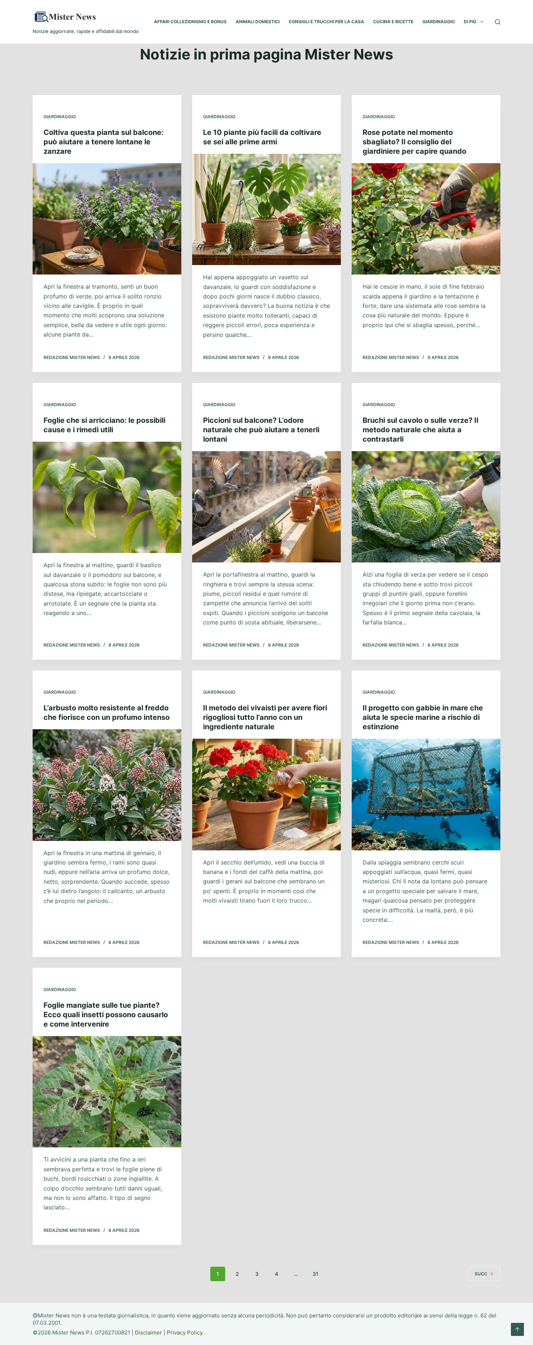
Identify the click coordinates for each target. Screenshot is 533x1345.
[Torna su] (517, 1329)
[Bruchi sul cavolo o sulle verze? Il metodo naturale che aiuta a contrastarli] (426, 507)
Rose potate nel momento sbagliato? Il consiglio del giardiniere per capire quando (414, 142)
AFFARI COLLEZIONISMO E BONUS (190, 21)
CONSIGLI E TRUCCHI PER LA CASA (326, 21)
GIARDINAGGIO (438, 21)
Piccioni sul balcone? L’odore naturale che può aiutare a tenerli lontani (261, 429)
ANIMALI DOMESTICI (258, 21)
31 (315, 1274)
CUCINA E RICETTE (393, 21)
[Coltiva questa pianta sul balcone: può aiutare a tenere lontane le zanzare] (107, 219)
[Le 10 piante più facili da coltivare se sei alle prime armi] (266, 209)
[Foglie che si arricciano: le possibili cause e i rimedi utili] (107, 497)
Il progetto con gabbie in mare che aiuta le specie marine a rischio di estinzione (423, 717)
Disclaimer (148, 1332)
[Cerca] (497, 22)
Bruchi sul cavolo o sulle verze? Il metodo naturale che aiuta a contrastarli (420, 429)
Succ (481, 1273)
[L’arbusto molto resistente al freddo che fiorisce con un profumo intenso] (107, 785)
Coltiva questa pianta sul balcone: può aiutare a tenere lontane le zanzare (104, 142)
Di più (470, 21)
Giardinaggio (60, 116)
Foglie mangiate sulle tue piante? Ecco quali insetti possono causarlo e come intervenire (106, 1014)
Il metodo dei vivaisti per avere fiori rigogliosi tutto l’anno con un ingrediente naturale (265, 717)
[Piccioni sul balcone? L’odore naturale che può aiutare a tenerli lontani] (266, 507)
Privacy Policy (185, 1332)
